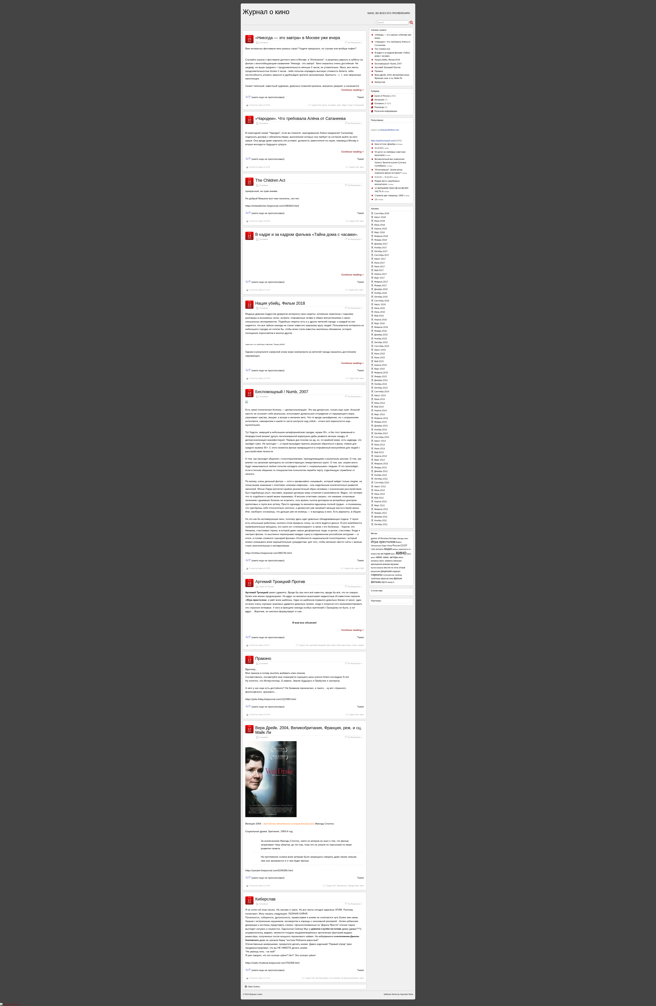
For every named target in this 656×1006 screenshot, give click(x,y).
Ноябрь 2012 (380, 475)
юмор (390, 582)
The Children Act (270, 180)
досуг (324, 105)
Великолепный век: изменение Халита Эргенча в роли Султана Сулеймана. (390, 162)
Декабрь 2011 (380, 517)
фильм (398, 578)
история (385, 553)
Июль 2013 (379, 444)
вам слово (331, 645)
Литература (376, 546)
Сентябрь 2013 (381, 437)
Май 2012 (379, 498)
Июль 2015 (379, 353)
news (260, 105)
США (373, 549)
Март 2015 (379, 369)
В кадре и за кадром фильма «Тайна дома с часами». (306, 234)
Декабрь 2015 (381, 335)
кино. (361, 290)
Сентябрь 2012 (381, 482)
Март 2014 (379, 414)
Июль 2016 (379, 308)
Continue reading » (352, 89)
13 (376, 199)
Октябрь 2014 (381, 388)
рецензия (386, 571)
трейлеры (376, 578)
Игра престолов (343, 645)
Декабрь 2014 (381, 380)
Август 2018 (380, 217)
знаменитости (404, 549)
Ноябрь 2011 (380, 520)
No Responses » (355, 42)
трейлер (398, 575)
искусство (375, 554)
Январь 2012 (380, 513)
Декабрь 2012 (381, 471)
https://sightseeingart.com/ (383, 141)
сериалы (376, 574)
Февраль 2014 (381, 418)
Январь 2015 (380, 376)
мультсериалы (377, 568)
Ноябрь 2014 (380, 384)
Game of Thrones (266, 587)
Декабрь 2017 (381, 244)
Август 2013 (380, 441)
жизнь (395, 549)
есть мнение (334, 978)
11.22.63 (379, 148)
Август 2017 (380, 259)
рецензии (375, 571)
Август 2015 (380, 350)
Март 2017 (379, 278)
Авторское (379, 100)
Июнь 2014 (379, 403)
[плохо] (249, 96)
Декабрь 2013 (381, 426)
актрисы (380, 549)
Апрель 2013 (380, 456)
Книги (398, 542)
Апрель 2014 (380, 410)
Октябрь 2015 (381, 342)
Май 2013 (379, 452)
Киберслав (265, 899)
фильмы (376, 581)
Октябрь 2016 (381, 297)
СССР (403, 545)
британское (342, 886)
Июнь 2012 (379, 494)
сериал (361, 645)
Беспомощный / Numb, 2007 (281, 391)
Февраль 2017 (381, 282)
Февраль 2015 (381, 372)
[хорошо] (246, 96)
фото (384, 582)
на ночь (394, 567)
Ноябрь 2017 (380, 247)
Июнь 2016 (379, 312)
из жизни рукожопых (350, 978)
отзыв (350, 105)
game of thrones (380, 538)
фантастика (387, 578)
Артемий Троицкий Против (280, 581)
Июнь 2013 (379, 448)
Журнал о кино (266, 12)
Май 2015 (379, 361)
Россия (396, 545)
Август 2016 (380, 304)
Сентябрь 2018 (381, 213)
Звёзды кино (353, 886)
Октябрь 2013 (381, 433)
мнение (386, 564)
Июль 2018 (379, 221)
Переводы (379, 107)
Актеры (393, 538)
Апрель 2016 (380, 319)
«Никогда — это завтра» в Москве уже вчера (297, 37)
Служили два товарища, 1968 (389, 195)
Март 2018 (379, 232)
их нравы (332, 105)
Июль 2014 (379, 399)
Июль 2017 (379, 263)
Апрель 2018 (380, 228)
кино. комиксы (386, 561)
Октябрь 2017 (381, 251)
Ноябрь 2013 (380, 429)
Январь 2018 (380, 240)
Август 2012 (380, 486)
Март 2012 (379, 505)
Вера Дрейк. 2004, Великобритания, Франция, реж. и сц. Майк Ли (308, 729)
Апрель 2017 (380, 274)
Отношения (359, 105)
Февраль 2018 (381, 236)
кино (339, 105)
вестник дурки (322, 978)
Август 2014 (380, 395)
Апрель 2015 (380, 365)
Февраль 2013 (381, 463)
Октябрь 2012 (381, 479)
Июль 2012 (379, 490)
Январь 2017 (380, 285)
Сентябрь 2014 (381, 391)
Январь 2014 (380, 422)
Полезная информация (385, 111)
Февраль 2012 (381, 509)
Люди (344, 105)
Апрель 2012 (380, 501)
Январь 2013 (380, 467)
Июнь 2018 (379, 225)
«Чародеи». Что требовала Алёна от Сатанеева (300, 118)
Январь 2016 (380, 331)
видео (388, 549)
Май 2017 (379, 270)
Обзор (389, 546)
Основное (263, 42)
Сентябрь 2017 (381, 255)
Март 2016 (379, 323)
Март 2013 (379, 460)
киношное (376, 564)
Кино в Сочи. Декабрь (385, 144)
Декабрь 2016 (381, 289)
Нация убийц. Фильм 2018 (280, 303)
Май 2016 (379, 316)
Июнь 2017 (379, 266)
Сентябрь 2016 (381, 301)
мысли (387, 567)
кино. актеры (390, 557)
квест (393, 554)
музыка (395, 564)
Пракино (263, 658)
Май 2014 (379, 407)
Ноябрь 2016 (380, 293)
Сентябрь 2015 (381, 346)
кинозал (397, 560)
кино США (359, 568)
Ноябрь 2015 (380, 338)
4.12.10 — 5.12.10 (383, 177)
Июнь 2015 (379, 357)
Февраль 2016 (381, 327)
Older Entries (254, 987)
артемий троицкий (318, 645)
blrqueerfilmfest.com (389, 130)
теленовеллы (388, 575)
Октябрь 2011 (380, 524)
